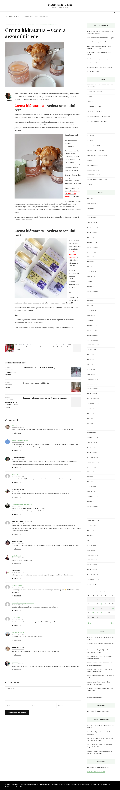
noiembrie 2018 (92, 511)
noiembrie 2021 (92, 335)
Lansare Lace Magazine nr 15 (96, 42)
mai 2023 (90, 266)
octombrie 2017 (93, 574)
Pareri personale (93, 175)
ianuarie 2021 (92, 384)
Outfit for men (93, 165)
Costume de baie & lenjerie (97, 121)
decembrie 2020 (93, 389)
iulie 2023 (90, 257)
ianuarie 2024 (92, 242)
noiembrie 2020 (93, 394)
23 (101, 613)
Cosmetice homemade (95, 111)
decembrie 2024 (93, 227)
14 (93, 608)
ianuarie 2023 (92, 286)
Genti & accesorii (93, 145)
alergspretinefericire (20, 440)
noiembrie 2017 (92, 569)
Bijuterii (90, 101)
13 (88, 608)
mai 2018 (90, 540)
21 (93, 613)
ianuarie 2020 (92, 443)
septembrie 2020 (93, 403)
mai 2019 (90, 482)
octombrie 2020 (93, 398)
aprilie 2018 (91, 545)
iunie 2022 (90, 301)
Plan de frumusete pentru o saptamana (100, 59)
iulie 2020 (90, 413)
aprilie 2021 (91, 369)
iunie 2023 (90, 262)
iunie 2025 (90, 208)
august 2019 (91, 467)
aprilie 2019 (91, 486)
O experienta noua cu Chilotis (36, 383)
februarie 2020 (92, 438)
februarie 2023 (92, 281)
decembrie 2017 (92, 565)
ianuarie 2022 (92, 325)
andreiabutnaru (92, 695)
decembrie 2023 (92, 247)
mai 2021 (90, 364)
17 (105, 608)
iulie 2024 (90, 237)
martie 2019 (91, 491)
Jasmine (9, 100)
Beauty (89, 97)
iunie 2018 (90, 535)
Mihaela (15, 474)
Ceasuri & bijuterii (94, 106)
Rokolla (15, 425)
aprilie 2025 (91, 218)
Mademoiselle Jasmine (60, 4)
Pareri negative (93, 170)
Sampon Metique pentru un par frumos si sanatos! (45, 398)
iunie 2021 (90, 359)
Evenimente (91, 126)
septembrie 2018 (93, 521)
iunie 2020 (91, 418)
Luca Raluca (16, 617)
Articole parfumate (94, 92)
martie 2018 (91, 550)
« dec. (89, 623)
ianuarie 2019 (92, 501)
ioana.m (15, 662)
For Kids (90, 141)
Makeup (90, 160)
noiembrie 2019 (92, 452)
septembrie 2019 (93, 462)
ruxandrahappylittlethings (22, 504)
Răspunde (17, 433)
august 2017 (91, 584)
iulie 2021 (90, 354)
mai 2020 (90, 423)
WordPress (106, 784)
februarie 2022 (92, 320)
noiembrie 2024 (92, 232)
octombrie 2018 (93, 516)
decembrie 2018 (92, 506)
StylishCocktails (18, 632)
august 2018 (91, 526)
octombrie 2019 (93, 457)
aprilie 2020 (91, 428)
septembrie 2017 (93, 579)
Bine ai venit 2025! (93, 71)
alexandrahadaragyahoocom (23, 603)
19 (113, 608)
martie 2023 (91, 276)
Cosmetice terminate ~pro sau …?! (100, 116)
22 (97, 613)
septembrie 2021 (93, 345)
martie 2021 (91, 374)
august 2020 (91, 408)
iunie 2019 (90, 477)
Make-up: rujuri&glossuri (97, 155)
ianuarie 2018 (92, 560)
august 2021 (91, 350)
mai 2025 (90, 213)
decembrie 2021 (92, 330)
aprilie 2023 (91, 271)
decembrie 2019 (92, 447)
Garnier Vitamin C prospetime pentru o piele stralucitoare (100, 32)
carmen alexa (17, 585)
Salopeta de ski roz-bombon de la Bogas (40, 368)
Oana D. (89, 637)
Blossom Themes (86, 784)
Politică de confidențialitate (14, 787)
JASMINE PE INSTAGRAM (96, 772)
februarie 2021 (92, 379)
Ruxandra (90, 643)
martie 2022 (91, 315)
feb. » (113, 623)
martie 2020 (91, 433)
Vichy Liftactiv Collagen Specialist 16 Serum (99, 54)
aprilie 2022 (91, 311)
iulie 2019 (90, 472)
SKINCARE (54, 24)
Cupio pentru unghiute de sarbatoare (99, 67)
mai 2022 (90, 306)
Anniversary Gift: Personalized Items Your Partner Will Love (99, 47)
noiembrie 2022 (92, 296)
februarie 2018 (92, 555)
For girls (30, 24)
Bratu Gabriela (92, 656)
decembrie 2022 (92, 291)
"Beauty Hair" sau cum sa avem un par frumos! (11, 404)
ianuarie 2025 (92, 223)
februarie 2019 (92, 496)
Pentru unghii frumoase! (97, 180)
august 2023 (91, 252)
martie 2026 (91, 203)
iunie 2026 (90, 198)
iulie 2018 (90, 530)
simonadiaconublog (93, 650)
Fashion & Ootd (10, 372)
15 (97, 608)
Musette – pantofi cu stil (95, 63)
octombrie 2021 (93, 340)
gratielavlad (16, 556)
